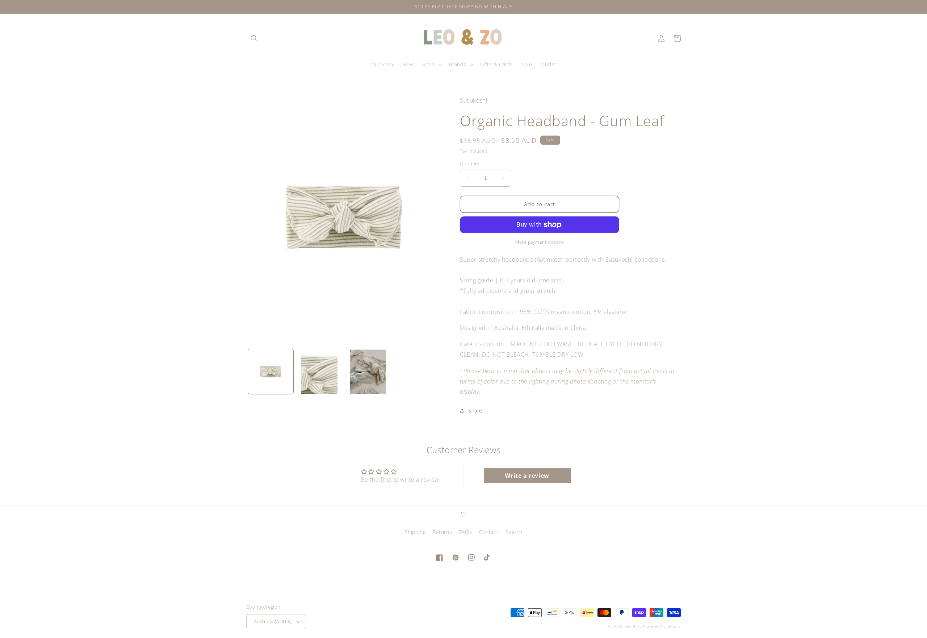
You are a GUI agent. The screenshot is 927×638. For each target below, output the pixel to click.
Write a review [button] (527, 476)
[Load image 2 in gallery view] (319, 371)
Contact (488, 532)
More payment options (539, 242)
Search (514, 532)
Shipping (415, 532)
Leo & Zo (633, 626)
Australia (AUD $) (273, 621)
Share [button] (475, 410)
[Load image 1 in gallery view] (270, 371)
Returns (442, 532)
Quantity (469, 163)
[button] (254, 38)
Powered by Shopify (662, 626)
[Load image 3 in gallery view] (368, 371)
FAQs (465, 532)
